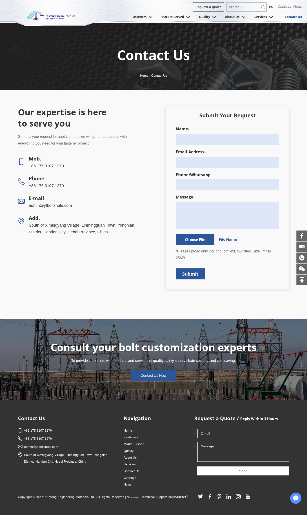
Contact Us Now (153, 375)
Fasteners (139, 17)
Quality (205, 17)
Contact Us (293, 17)
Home (144, 75)
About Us (232, 17)
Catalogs (284, 6)
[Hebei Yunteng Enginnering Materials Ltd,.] (50, 15)
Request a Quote (208, 7)
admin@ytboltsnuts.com (50, 205)
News (297, 6)
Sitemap (133, 497)
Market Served (173, 17)
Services (261, 17)
